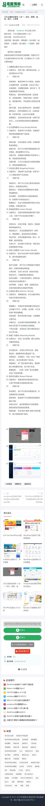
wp (6, 770)
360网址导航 (9, 774)
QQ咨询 (23, 669)
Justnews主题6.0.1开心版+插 (17, 708)
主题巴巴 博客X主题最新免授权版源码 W (22, 720)
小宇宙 (20, 770)
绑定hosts (29, 751)
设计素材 (7, 755)
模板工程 (7, 759)
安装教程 (7, 747)
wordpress (20, 31)
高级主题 (25, 747)
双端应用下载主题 (22, 736)
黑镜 (27, 785)
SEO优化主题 (9, 736)
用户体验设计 (28, 774)
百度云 (22, 637)
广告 (29, 44)
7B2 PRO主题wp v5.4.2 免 (16, 692)
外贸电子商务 (23, 762)
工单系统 (9, 484)
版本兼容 (25, 739)
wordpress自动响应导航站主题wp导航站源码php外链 (12, 499)
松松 (37, 778)
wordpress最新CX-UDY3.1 (16, 696)
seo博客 (15, 778)
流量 (29, 326)
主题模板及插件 (20, 12)
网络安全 (33, 747)
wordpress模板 (11, 766)
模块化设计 (25, 755)
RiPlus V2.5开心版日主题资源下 (18, 700)
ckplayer (8, 785)
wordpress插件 (11, 751)
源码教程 (34, 739)
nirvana (20, 782)
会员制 (21, 766)
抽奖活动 (27, 484)
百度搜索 (19, 774)
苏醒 (21, 785)
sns (16, 785)
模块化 (24, 759)
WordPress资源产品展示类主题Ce (19, 716)
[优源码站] (11, 4)
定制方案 (16, 747)
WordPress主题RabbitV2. (16, 712)
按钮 (37, 751)
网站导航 (13, 770)
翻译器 (37, 766)
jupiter (29, 766)
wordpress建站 (11, 762)
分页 (20, 751)
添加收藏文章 (23, 651)
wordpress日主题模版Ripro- (17, 704)
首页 (11, 12)
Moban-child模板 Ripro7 (16, 688)
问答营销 (16, 759)
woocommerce (27, 778)
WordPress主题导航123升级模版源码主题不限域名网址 (34, 499)
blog (7, 782)
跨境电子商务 (35, 762)
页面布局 (16, 755)
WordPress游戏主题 (12, 739)
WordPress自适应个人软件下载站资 (20, 684)
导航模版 (7, 743)
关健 (13, 782)
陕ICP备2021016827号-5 (24, 800)
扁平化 (28, 770)
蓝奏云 (22, 630)
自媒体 (7, 778)
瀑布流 (28, 782)
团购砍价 (18, 484)
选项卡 (34, 755)
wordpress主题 (32, 12)
